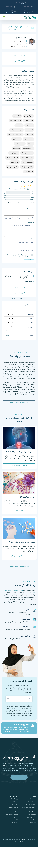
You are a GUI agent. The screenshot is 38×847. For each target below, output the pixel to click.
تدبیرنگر (23, 839)
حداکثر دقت (26, 610)
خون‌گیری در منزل (25, 636)
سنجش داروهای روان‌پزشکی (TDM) (21, 542)
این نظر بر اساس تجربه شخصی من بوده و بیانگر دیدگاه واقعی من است (18, 256)
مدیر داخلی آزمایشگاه (13, 807)
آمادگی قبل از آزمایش (31, 817)
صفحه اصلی (33, 796)
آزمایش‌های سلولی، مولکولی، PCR (29, 807)
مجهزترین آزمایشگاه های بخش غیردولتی (12, 763)
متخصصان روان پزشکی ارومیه (13, 29)
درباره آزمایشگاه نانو (14, 796)
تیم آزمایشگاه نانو (14, 802)
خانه (27, 29)
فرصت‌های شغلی (14, 817)
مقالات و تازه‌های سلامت (13, 820)
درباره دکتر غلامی (14, 804)
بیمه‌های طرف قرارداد (31, 820)
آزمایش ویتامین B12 (27, 497)
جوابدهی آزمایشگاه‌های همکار (12, 814)
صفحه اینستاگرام (14, 822)
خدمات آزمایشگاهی (32, 799)
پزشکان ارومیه (22, 29)
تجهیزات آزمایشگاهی (13, 799)
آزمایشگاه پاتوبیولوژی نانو (20, 842)
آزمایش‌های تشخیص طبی (30, 804)
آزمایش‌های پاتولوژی (31, 802)
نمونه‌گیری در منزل (32, 814)
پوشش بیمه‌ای (26, 619)
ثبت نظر (29, 259)
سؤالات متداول (33, 822)
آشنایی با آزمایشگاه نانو (19, 777)
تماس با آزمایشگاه (32, 812)
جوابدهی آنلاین (25, 627)
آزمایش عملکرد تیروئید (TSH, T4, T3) (20, 451)
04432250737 (20, 281)
